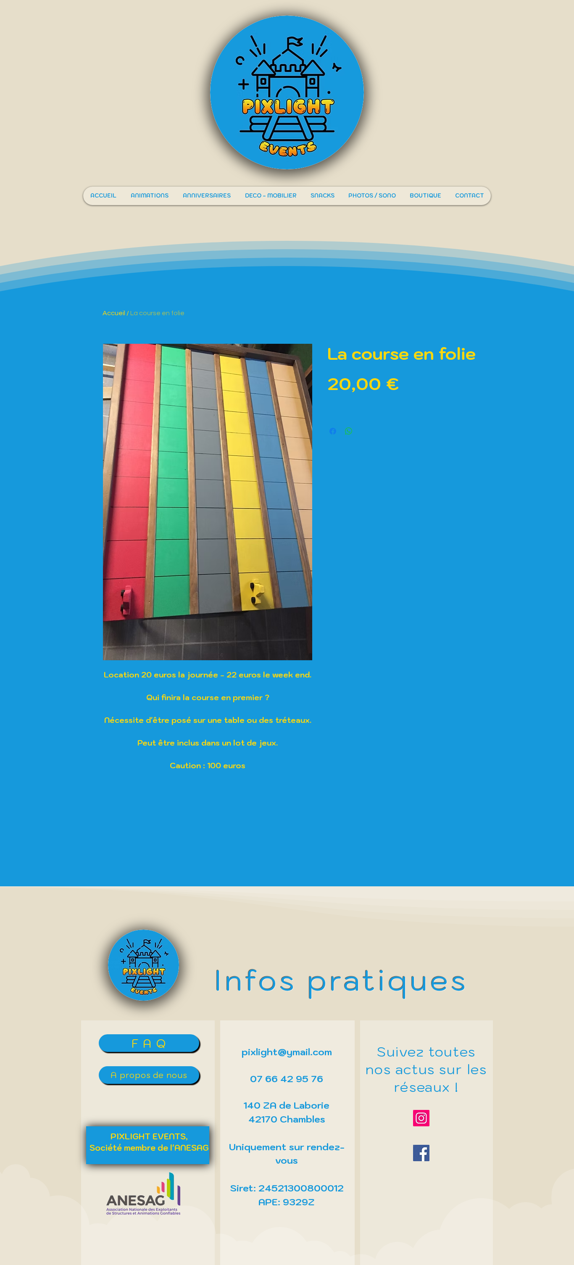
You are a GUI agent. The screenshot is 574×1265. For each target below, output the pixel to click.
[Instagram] (421, 1118)
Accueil (114, 313)
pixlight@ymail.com (287, 1052)
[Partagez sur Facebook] (333, 431)
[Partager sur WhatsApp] (349, 431)
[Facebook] (421, 1153)
